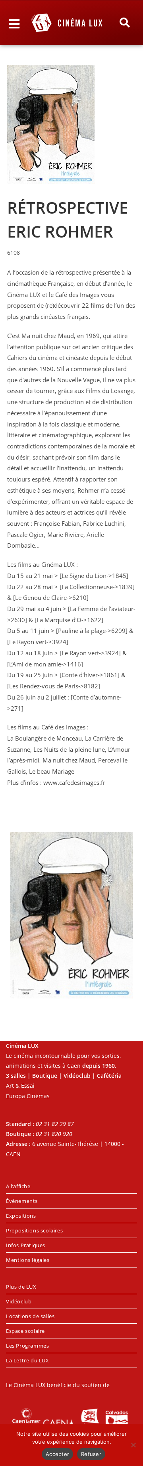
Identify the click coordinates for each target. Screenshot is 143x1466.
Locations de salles (30, 1316)
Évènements (22, 1201)
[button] (125, 23)
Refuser (91, 1454)
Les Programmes (27, 1345)
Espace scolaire (25, 1330)
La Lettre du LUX (27, 1360)
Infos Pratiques (25, 1245)
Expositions (21, 1215)
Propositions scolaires (34, 1230)
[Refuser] (133, 1445)
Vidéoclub (18, 1301)
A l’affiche (18, 1186)
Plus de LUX (21, 1286)
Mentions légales (28, 1260)
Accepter (57, 1454)
